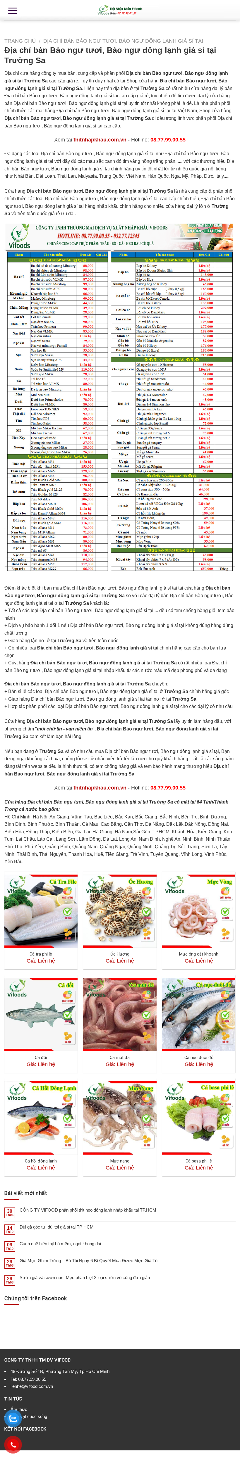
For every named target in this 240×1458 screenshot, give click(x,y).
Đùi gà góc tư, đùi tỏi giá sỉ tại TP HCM (57, 1226)
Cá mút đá (120, 1057)
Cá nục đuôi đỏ (198, 1057)
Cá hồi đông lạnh (41, 1161)
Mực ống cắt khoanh (198, 954)
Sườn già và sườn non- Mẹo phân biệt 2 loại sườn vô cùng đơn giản (85, 1277)
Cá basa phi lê (199, 1161)
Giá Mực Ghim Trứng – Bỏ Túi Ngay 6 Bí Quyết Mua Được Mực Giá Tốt (89, 1260)
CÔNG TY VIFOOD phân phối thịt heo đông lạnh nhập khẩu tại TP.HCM (88, 1209)
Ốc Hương (119, 954)
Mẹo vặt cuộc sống (29, 1416)
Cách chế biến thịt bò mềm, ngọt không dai (60, 1243)
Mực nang (119, 1161)
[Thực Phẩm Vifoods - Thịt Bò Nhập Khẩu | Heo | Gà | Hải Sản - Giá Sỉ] (120, 10)
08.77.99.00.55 (32, 1379)
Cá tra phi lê (41, 954)
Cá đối (41, 1057)
